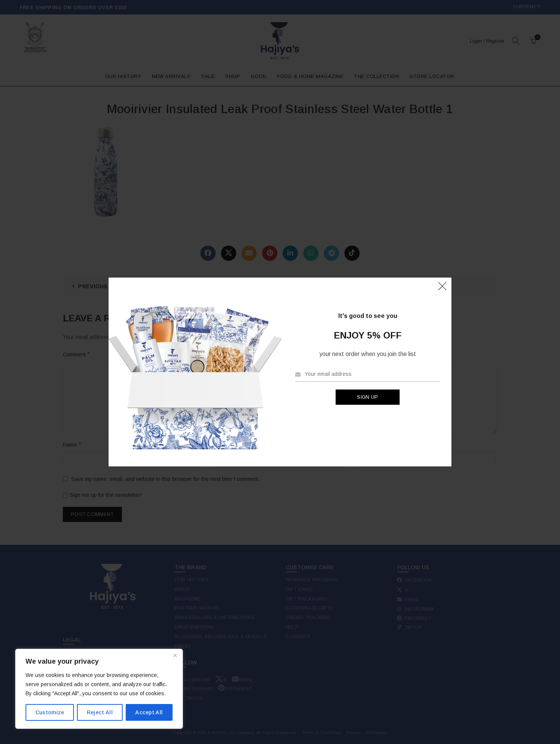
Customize (49, 712)
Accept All (149, 712)
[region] (99, 689)
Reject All (100, 712)
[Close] (174, 655)
